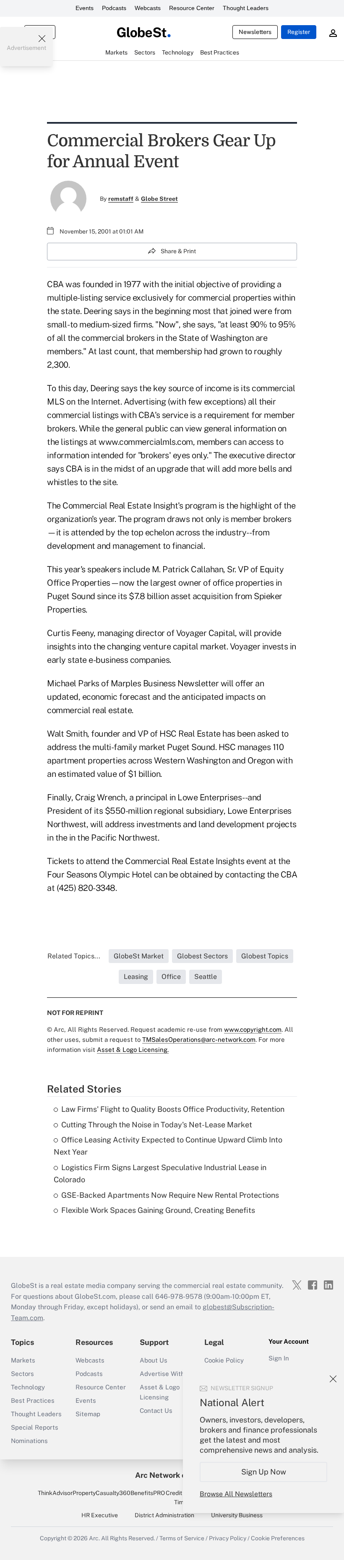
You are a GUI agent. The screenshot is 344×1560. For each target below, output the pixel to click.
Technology (28, 1387)
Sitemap (88, 1413)
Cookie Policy (224, 1360)
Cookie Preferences (278, 1538)
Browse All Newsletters (236, 1494)
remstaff (120, 198)
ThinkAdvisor (55, 1493)
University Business (237, 1515)
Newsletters (255, 32)
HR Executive (99, 1515)
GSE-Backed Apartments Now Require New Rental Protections (170, 1195)
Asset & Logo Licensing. (133, 1049)
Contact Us (156, 1410)
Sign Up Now (263, 1471)
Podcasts (114, 8)
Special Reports (34, 1427)
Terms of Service (181, 1538)
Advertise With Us (167, 1373)
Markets (23, 1360)
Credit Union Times (182, 1497)
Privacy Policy (227, 1538)
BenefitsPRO (147, 1493)
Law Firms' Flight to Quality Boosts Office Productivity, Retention (172, 1109)
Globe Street (159, 198)
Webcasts (148, 8)
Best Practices (33, 1400)
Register (298, 32)
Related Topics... (73, 956)
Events (85, 8)
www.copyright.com (252, 1029)
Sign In (278, 1358)
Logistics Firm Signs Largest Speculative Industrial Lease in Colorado (160, 1173)
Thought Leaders (245, 8)
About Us (153, 1360)
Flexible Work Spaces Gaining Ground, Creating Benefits (158, 1210)
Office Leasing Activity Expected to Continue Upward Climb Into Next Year (168, 1145)
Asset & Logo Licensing (160, 1392)
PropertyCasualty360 (101, 1493)
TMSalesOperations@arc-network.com (198, 1039)
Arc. (94, 1538)
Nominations (29, 1440)
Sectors (22, 1373)
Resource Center (191, 8)
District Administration (164, 1515)
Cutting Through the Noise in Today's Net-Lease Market (156, 1124)
